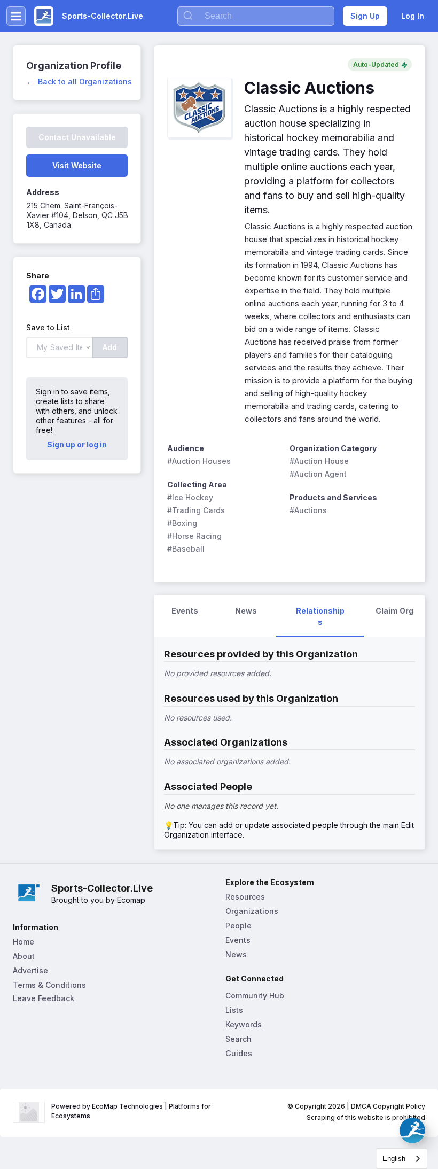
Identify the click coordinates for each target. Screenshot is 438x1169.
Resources (245, 896)
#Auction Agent (318, 473)
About (24, 956)
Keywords (243, 1024)
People (238, 925)
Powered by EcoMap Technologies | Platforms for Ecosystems (132, 1111)
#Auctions (308, 510)
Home (23, 941)
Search (238, 1038)
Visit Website (76, 165)
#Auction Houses (199, 461)
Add (110, 347)
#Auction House (319, 461)
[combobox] (402, 1158)
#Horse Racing (194, 535)
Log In (412, 15)
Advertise (30, 970)
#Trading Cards (196, 510)
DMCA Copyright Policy (388, 1106)
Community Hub (254, 995)
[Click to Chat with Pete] (412, 1130)
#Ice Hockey (190, 497)
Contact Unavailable (77, 137)
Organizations (251, 911)
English (393, 1159)
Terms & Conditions (49, 984)
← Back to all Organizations (79, 81)
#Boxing (182, 523)
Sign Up (365, 15)
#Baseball (186, 548)
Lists (234, 1010)
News (236, 954)
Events (238, 940)
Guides (238, 1053)
